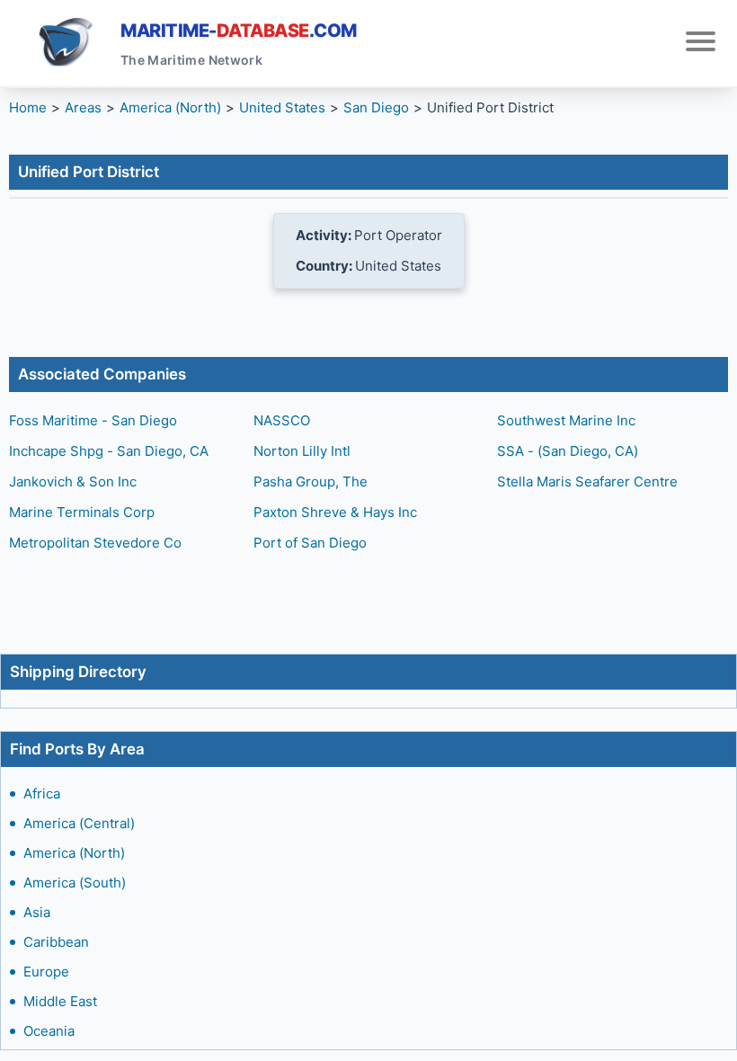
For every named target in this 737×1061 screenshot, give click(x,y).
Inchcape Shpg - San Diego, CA (109, 450)
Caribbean (56, 941)
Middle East (60, 1001)
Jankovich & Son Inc (73, 481)
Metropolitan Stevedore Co (95, 542)
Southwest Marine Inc (566, 420)
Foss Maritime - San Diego (93, 420)
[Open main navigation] (700, 43)
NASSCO (281, 420)
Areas (83, 107)
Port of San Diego (310, 542)
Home (28, 107)
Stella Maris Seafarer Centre (587, 481)
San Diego (376, 107)
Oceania (49, 1030)
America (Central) (79, 823)
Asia (36, 912)
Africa (41, 793)
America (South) (74, 882)
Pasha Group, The (310, 481)
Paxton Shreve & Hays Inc (335, 512)
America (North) (74, 852)
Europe (46, 971)
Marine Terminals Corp (82, 512)
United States (282, 107)
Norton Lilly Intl (302, 450)
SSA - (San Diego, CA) (567, 450)
